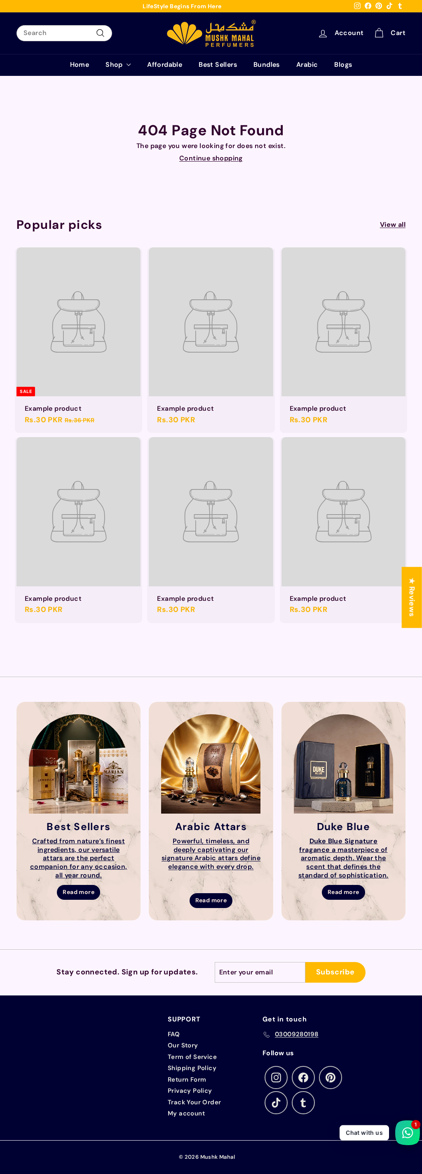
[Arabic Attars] (210, 764)
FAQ (174, 1034)
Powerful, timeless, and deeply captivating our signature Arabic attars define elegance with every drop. (211, 854)
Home (79, 64)
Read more (78, 892)
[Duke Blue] (343, 764)
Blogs (343, 64)
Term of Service (192, 1057)
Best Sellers (218, 64)
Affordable (164, 64)
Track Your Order (194, 1102)
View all (393, 225)
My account (186, 1113)
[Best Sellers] (78, 764)
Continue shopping (211, 158)
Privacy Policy (190, 1091)
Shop (115, 64)
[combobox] (64, 33)
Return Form (187, 1079)
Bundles (266, 64)
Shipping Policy (192, 1068)
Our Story (183, 1045)
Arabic (307, 64)
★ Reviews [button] (412, 597)
